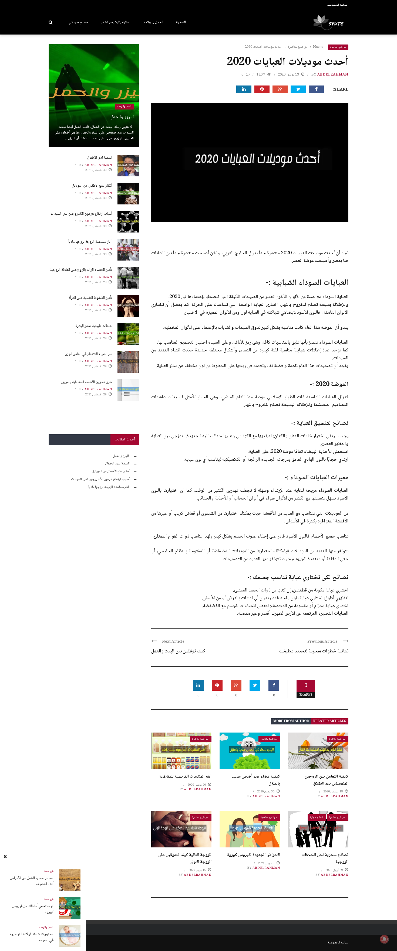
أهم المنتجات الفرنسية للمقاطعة (185, 776)
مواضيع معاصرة (338, 47)
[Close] (5, 857)
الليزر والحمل (122, 117)
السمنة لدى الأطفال (99, 158)
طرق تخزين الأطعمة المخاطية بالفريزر (86, 382)
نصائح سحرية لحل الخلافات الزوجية (324, 858)
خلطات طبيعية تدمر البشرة (93, 326)
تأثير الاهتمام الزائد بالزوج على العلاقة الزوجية (81, 270)
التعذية (181, 22)
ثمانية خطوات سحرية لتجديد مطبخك (313, 651)
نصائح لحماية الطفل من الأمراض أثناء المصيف (31, 881)
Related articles (329, 721)
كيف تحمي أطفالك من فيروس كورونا (32, 909)
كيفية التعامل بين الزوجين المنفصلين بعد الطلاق (326, 780)
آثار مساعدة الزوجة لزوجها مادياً (90, 242)
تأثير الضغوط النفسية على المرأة (90, 298)
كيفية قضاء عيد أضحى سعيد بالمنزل (256, 780)
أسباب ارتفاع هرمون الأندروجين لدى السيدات (81, 214)
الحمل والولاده (153, 22)
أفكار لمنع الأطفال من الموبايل (92, 186)
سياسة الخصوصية (337, 5)
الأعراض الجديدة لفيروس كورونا (253, 855)
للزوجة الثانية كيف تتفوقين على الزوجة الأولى (184, 858)
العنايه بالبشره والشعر (115, 22)
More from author (291, 721)
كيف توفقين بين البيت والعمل (178, 651)
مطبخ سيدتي (78, 22)
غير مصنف (48, 871)
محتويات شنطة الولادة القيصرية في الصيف (31, 937)
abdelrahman (332, 75)
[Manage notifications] (384, 939)
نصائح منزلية (316, 817)
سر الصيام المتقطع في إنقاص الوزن (88, 354)
